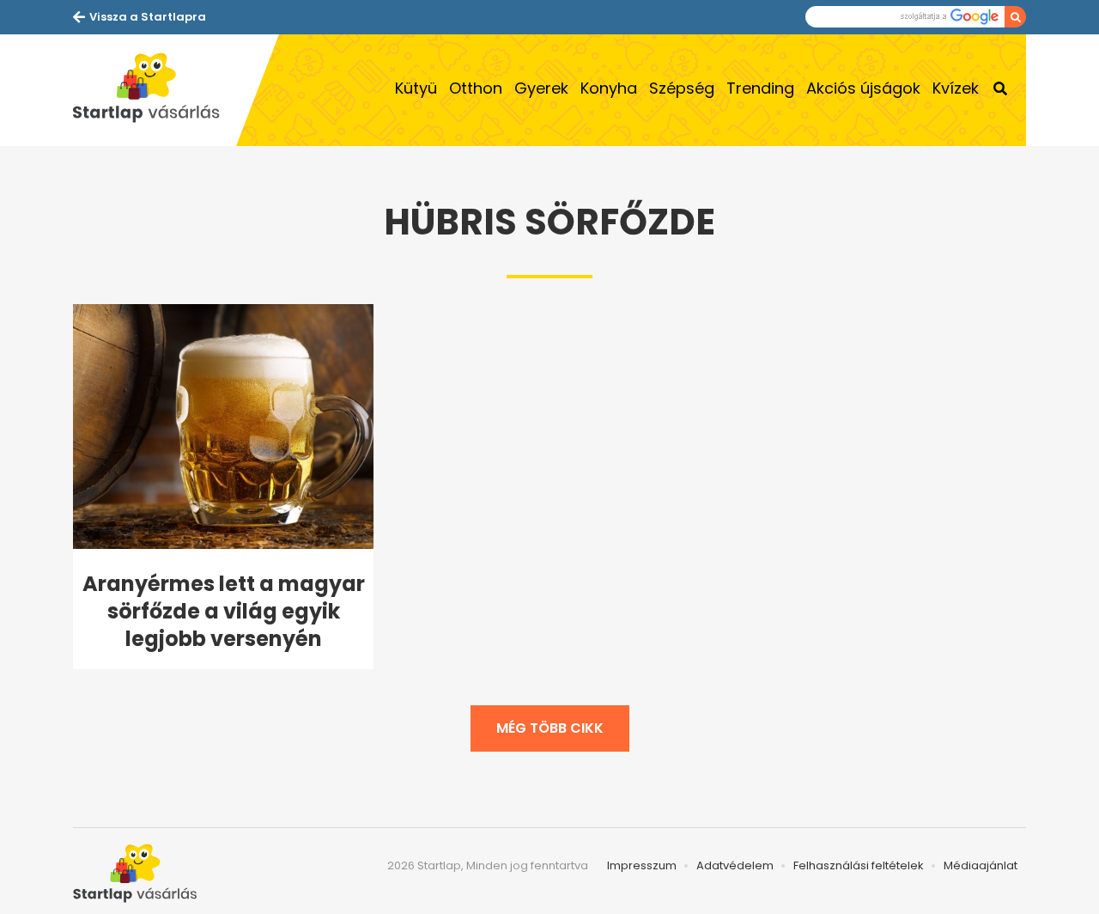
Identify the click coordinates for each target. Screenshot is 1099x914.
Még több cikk (550, 728)
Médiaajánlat (980, 865)
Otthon (475, 88)
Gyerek (541, 88)
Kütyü (416, 88)
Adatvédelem (735, 865)
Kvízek (955, 88)
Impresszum (642, 865)
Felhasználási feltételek (858, 865)
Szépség (681, 88)
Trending (760, 88)
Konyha (608, 88)
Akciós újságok (863, 88)
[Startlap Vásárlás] (154, 90)
